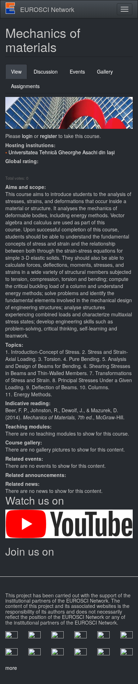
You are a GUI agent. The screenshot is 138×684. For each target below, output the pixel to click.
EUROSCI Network (47, 9)
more (11, 667)
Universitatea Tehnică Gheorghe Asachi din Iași (61, 152)
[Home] (10, 8)
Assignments (25, 86)
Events (77, 71)
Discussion (46, 71)
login (27, 135)
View (19, 73)
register (48, 135)
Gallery (105, 71)
